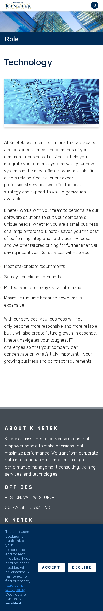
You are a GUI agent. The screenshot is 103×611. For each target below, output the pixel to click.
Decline (82, 567)
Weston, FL (45, 497)
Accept (51, 567)
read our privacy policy (16, 587)
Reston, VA (16, 497)
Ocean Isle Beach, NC (27, 507)
